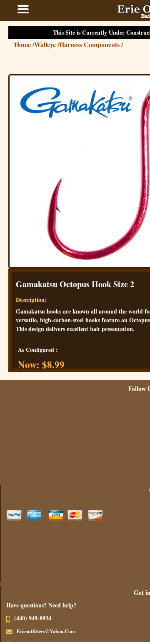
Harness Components (99, 44)
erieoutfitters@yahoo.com (54, 631)
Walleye (55, 44)
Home (32, 44)
